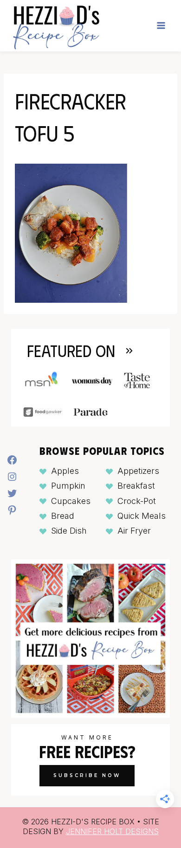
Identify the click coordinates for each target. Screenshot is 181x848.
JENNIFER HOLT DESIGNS (112, 831)
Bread (62, 516)
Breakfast (136, 486)
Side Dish (69, 531)
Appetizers (138, 471)
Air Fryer (134, 531)
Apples (65, 471)
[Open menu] (160, 26)
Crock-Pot (136, 501)
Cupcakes (70, 501)
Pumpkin (68, 486)
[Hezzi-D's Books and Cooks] (56, 25)
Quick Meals (141, 516)
